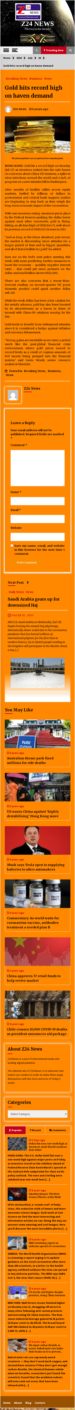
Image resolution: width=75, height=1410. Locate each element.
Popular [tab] (17, 1130)
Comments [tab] (59, 1130)
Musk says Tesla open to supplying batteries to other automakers (36, 867)
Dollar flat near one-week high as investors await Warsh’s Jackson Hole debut (48, 1146)
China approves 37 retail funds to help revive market (34, 978)
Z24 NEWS (37, 23)
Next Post (16, 582)
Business (35, 78)
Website (16, 528)
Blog (28, 1402)
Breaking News (16, 78)
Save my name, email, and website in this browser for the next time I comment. (39, 549)
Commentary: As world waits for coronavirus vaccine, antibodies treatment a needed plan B (33, 922)
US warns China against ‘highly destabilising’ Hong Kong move (33, 814)
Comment (19, 445)
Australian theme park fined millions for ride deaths (30, 760)
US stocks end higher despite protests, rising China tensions (47, 1294)
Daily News (16, 592)
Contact (40, 1402)
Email (16, 510)
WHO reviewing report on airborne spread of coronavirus (47, 1245)
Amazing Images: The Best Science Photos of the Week (45, 1196)
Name (16, 492)
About (18, 1402)
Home (7, 1402)
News (48, 78)
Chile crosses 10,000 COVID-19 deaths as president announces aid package (37, 1031)
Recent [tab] (36, 1130)
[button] (37, 50)
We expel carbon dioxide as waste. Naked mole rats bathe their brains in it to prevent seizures (46, 1348)
